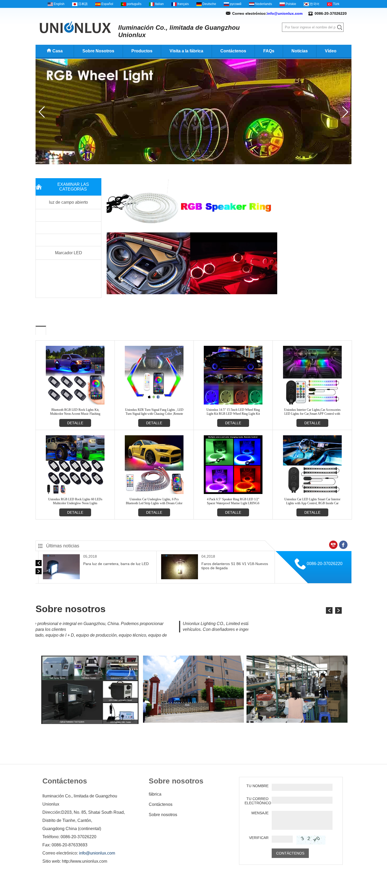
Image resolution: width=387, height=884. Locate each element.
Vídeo (330, 51)
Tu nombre (257, 786)
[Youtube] (333, 545)
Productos (141, 51)
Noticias (299, 51)
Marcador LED (68, 253)
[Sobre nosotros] (193, 721)
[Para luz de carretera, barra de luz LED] (61, 578)
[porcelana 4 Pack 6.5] (233, 493)
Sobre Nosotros (98, 51)
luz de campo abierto (68, 202)
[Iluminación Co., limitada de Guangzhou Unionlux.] (75, 27)
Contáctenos (233, 51)
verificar (259, 838)
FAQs (268, 51)
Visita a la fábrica (186, 51)
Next (285, 237)
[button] (189, 160)
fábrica (155, 794)
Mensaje (260, 813)
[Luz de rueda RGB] (193, 163)
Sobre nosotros (163, 814)
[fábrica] (90, 723)
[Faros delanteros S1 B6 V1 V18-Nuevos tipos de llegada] (179, 578)
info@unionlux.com (284, 13)
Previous (98, 237)
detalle (75, 423)
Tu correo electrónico (257, 801)
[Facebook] (343, 545)
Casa (57, 51)
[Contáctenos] (297, 721)
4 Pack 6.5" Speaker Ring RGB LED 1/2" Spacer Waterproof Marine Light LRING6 (233, 501)
